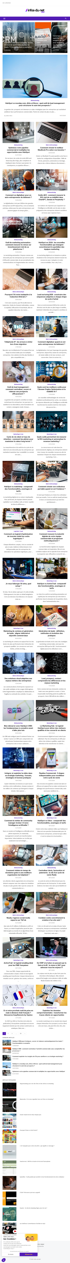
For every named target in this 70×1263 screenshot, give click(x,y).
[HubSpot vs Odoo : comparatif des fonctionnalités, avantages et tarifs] (51, 805)
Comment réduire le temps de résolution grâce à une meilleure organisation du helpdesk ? (18, 872)
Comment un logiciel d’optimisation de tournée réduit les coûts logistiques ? (18, 536)
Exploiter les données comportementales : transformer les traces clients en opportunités (52, 1012)
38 (20, 1033)
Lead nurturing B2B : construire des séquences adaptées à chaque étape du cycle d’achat (52, 296)
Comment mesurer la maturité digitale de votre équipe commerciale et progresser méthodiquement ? (51, 537)
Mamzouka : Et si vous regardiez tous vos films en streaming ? (37, 1099)
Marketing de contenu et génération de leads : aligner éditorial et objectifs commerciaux (18, 633)
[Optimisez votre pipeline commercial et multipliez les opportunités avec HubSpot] (18, 132)
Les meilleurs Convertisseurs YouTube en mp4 (32, 1223)
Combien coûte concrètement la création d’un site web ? (51, 919)
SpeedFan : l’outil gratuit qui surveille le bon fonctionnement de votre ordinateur (42, 1177)
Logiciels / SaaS (18, 531)
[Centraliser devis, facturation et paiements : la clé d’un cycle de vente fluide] (51, 855)
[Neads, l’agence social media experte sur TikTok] (18, 902)
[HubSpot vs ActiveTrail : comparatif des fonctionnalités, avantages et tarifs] (51, 568)
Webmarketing (35, 100)
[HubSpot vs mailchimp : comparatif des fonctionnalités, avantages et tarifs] (18, 471)
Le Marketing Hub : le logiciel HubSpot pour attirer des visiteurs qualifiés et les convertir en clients (52, 728)
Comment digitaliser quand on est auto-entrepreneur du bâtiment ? (51, 343)
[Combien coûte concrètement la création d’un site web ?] (51, 902)
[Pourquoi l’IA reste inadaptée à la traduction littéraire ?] (18, 279)
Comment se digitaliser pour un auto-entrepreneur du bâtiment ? (18, 196)
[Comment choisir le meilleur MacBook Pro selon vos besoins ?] (51, 132)
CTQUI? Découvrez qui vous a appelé (30, 1192)
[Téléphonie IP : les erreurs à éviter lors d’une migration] (18, 326)
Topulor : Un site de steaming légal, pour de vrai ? (33, 1208)
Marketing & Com (18, 434)
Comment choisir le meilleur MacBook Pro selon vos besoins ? (51, 148)
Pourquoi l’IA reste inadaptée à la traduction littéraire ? (18, 295)
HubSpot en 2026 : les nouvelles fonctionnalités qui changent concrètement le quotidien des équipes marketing (52, 246)
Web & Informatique (51, 145)
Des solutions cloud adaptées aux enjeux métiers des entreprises (18, 679)
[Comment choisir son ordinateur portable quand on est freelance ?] (51, 471)
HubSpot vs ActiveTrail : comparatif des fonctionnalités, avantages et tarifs (51, 586)
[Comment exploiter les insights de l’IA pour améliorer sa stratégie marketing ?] (7, 1058)
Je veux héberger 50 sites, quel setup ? (18, 584)
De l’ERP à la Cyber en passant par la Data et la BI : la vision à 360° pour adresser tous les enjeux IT (51, 965)
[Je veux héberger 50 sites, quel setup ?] (18, 568)
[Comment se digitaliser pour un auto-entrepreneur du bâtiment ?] (18, 179)
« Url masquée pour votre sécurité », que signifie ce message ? (37, 1146)
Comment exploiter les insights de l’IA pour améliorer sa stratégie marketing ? (37, 1056)
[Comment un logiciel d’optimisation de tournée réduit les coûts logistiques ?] (18, 518)
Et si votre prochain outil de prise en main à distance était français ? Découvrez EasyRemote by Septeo (18, 1012)
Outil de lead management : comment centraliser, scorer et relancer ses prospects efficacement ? (18, 390)
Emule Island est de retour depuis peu (30, 1114)
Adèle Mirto (9, 115)
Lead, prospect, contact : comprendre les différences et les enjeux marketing (51, 680)
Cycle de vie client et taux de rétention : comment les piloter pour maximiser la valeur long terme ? (18, 439)
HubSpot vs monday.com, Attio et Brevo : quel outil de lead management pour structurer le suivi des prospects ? (35, 104)
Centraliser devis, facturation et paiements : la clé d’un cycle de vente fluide (52, 872)
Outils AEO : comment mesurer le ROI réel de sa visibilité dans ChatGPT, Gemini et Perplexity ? (51, 197)
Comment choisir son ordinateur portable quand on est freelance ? (51, 487)
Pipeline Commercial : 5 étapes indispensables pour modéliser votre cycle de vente (51, 775)
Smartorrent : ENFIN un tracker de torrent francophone (35, 1161)
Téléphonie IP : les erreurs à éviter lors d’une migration (18, 343)
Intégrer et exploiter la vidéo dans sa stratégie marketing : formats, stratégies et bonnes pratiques (18, 775)
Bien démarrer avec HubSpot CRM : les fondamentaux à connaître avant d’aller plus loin (18, 728)
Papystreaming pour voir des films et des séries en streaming (37, 1083)
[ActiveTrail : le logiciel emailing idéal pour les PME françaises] (18, 947)
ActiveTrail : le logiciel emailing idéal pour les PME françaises (18, 964)
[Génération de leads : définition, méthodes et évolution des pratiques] (51, 615)
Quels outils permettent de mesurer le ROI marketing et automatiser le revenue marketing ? (51, 439)
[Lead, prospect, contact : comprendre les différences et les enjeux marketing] (51, 663)
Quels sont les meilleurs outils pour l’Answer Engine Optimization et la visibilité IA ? (51, 389)
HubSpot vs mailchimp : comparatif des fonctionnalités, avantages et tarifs (18, 489)
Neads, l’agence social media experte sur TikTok (18, 919)
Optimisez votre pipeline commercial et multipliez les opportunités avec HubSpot (18, 150)
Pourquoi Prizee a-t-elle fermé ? (29, 1130)
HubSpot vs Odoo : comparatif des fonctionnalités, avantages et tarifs (51, 821)
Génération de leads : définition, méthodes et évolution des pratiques (52, 633)
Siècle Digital (40, 1244)
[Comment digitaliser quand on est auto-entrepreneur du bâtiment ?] (51, 326)
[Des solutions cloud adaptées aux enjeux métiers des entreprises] (18, 663)
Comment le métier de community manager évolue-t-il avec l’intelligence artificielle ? (18, 823)
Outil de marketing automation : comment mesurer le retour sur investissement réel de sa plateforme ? (18, 246)
